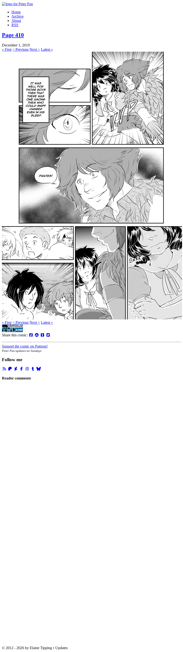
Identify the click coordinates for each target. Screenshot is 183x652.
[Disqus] (91, 449)
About (16, 21)
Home (16, 12)
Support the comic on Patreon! (25, 346)
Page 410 (13, 35)
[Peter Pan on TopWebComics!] (12, 331)
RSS (14, 25)
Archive (17, 16)
